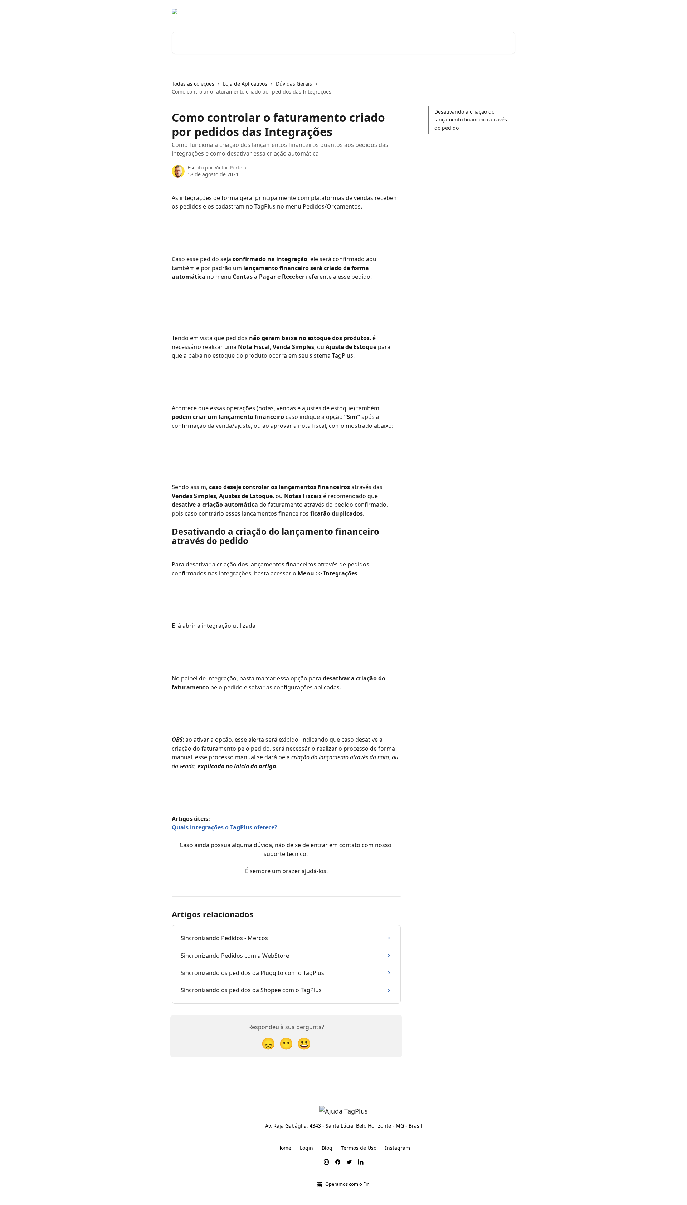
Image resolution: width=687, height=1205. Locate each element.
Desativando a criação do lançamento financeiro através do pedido (470, 119)
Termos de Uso (358, 1147)
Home (284, 1147)
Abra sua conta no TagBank (407, 11)
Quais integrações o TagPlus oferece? (224, 827)
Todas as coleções (193, 83)
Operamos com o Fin (347, 1184)
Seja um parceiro (490, 11)
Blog (455, 11)
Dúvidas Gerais (294, 83)
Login (306, 1147)
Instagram (397, 1147)
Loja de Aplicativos (245, 83)
